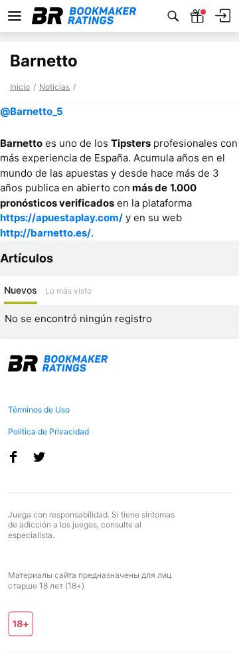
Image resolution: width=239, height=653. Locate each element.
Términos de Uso (39, 410)
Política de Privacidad (48, 431)
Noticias (54, 87)
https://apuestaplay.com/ (61, 217)
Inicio (20, 87)
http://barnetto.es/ (45, 233)
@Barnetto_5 (31, 111)
